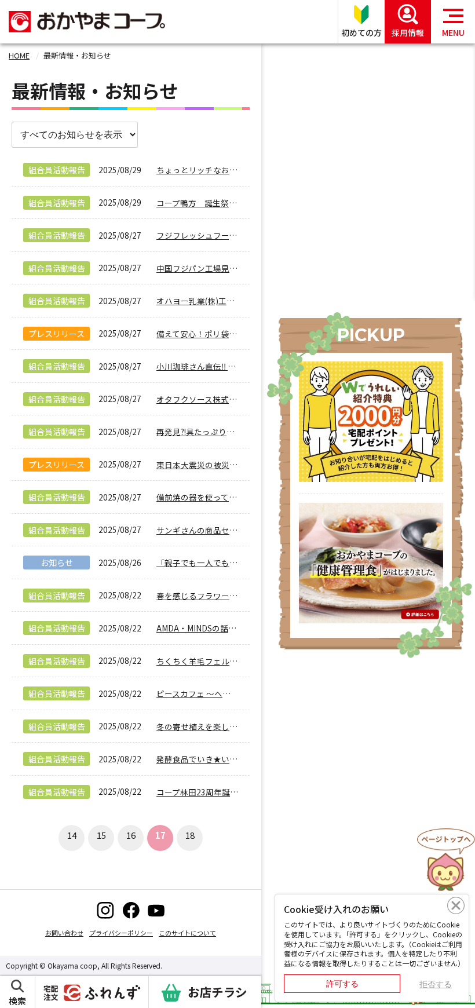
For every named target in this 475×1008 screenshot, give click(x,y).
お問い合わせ (64, 932)
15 (101, 835)
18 (190, 835)
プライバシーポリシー (121, 932)
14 (71, 835)
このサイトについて (187, 932)
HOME (19, 55)
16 (131, 835)
